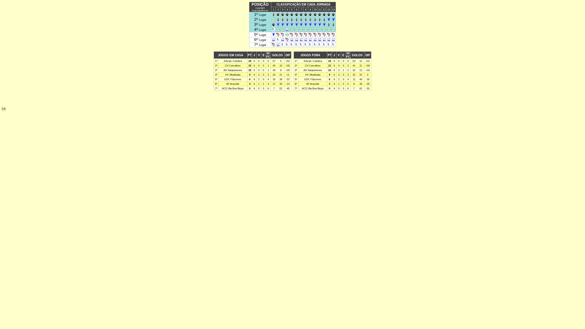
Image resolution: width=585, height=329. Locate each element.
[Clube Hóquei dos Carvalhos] (329, 20)
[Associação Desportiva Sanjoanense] (273, 15)
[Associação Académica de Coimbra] (278, 15)
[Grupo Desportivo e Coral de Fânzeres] (278, 35)
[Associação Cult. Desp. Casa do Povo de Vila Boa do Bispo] (273, 30)
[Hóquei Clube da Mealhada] (273, 20)
